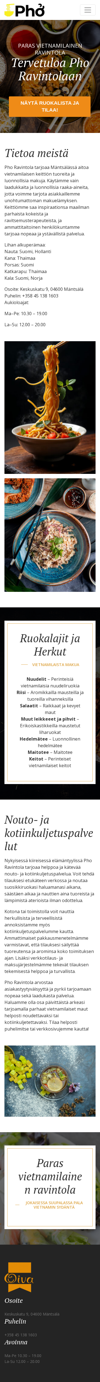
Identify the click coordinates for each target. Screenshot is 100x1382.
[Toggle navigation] (88, 10)
